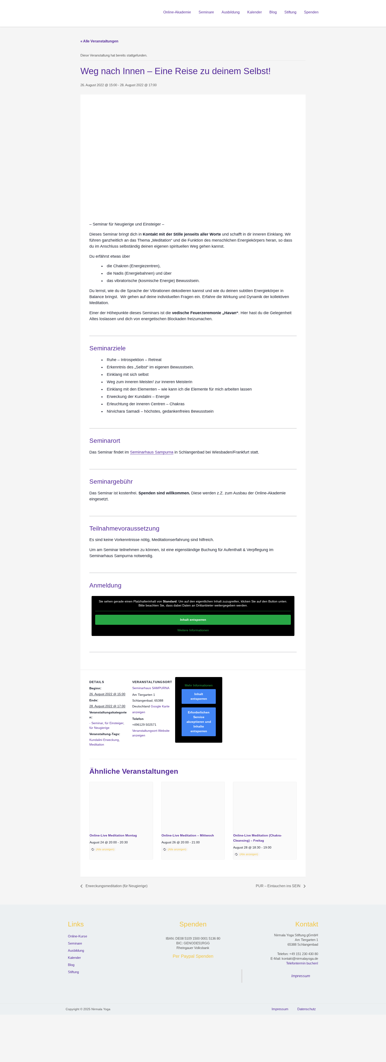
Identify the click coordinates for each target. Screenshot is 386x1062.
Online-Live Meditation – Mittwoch (188, 835)
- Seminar (96, 723)
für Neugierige (99, 728)
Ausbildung (231, 12)
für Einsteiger (114, 723)
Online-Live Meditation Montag (113, 835)
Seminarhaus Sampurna (151, 452)
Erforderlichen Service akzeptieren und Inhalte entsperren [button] (199, 722)
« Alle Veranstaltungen (99, 41)
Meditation (96, 744)
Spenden (311, 12)
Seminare (206, 12)
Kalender (254, 12)
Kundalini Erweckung (104, 740)
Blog (273, 12)
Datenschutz (306, 1009)
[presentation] (121, 805)
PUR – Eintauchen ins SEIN (278, 886)
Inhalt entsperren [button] (193, 619)
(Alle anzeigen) (105, 849)
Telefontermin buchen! (302, 963)
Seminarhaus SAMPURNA (150, 688)
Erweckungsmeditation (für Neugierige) (116, 886)
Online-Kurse (77, 936)
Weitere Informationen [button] (193, 630)
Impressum (300, 976)
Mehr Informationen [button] (199, 685)
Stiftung (290, 12)
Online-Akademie (177, 12)
